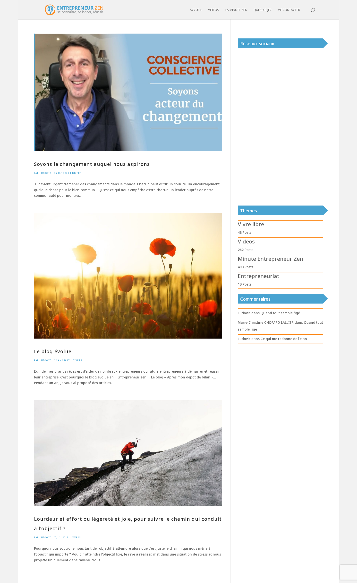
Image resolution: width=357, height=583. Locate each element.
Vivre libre (251, 224)
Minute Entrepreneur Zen (270, 258)
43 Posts (244, 232)
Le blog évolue (52, 351)
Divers (77, 173)
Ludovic (45, 173)
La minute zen (236, 10)
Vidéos (213, 10)
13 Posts (244, 284)
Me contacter (289, 10)
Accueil (196, 10)
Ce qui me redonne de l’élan (284, 338)
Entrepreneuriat (258, 275)
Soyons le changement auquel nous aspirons (92, 164)
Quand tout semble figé (280, 313)
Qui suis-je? (262, 10)
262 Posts (245, 249)
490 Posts (245, 267)
